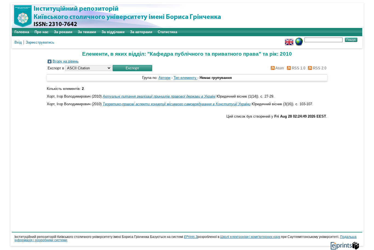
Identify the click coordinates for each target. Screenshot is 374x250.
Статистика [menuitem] (167, 32)
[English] (289, 40)
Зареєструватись (40, 42)
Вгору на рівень (66, 61)
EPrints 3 (190, 236)
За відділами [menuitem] (113, 32)
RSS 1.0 (298, 68)
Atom (279, 68)
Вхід (18, 42)
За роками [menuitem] (63, 32)
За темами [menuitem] (87, 32)
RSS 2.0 (319, 68)
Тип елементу (185, 78)
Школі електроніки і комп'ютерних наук (250, 236)
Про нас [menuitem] (41, 32)
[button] (132, 68)
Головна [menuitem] (22, 32)
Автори (164, 78)
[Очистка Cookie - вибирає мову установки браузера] (299, 40)
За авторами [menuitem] (141, 32)
